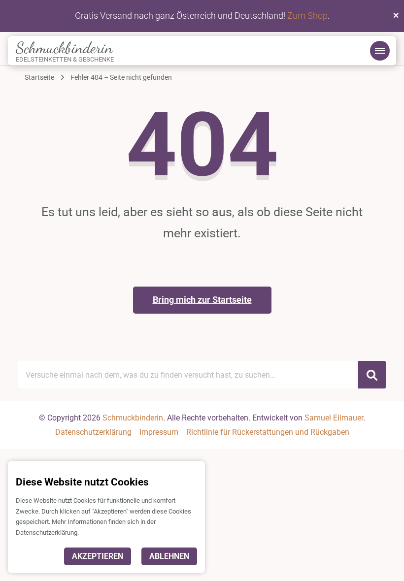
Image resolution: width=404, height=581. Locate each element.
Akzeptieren (97, 556)
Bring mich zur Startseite (202, 299)
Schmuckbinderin (64, 47)
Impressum (158, 432)
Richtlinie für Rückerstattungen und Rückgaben (267, 432)
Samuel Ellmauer (333, 417)
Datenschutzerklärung (93, 432)
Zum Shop (307, 15)
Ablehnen (169, 556)
